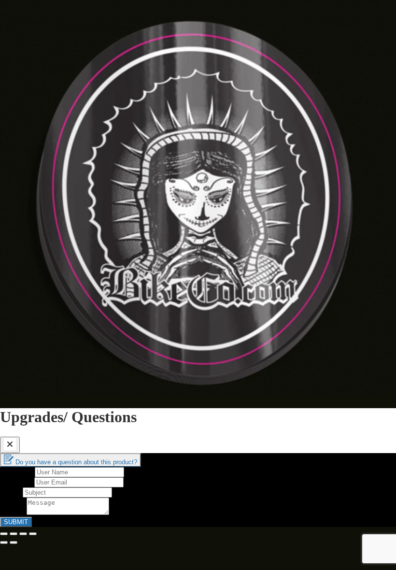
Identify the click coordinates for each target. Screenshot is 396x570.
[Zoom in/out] (33, 533)
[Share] (13, 533)
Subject (11, 492)
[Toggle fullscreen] (23, 533)
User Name (17, 472)
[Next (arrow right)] (13, 542)
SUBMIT (16, 522)
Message (13, 512)
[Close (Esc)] (4, 533)
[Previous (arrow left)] (4, 542)
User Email (17, 482)
